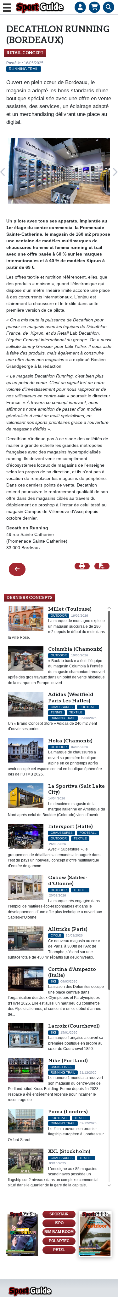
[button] (80, 1)
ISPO (59, 1223)
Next (115, 172)
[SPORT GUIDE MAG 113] (22, 1234)
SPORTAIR (59, 1214)
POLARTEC (59, 1241)
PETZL (59, 1250)
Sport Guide (40, 7)
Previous (3, 172)
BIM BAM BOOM (59, 1232)
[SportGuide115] (95, 1234)
